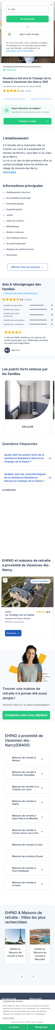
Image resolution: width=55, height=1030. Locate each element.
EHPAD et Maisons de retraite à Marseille (40, 954)
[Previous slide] (22, 977)
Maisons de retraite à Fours (27, 856)
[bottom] (5, 580)
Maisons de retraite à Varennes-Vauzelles (24, 773)
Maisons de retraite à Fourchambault (24, 869)
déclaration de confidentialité (20, 51)
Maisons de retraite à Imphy (24, 802)
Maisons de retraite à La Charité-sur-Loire (25, 788)
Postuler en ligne (28, 121)
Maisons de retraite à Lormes (24, 884)
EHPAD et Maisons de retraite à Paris (15, 952)
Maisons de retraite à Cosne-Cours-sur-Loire (25, 831)
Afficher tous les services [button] (25, 267)
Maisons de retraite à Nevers (24, 759)
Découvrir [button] (11, 633)
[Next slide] (33, 977)
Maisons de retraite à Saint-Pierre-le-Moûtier (25, 817)
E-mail (11, 9)
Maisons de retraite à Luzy (27, 844)
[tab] (18, 60)
